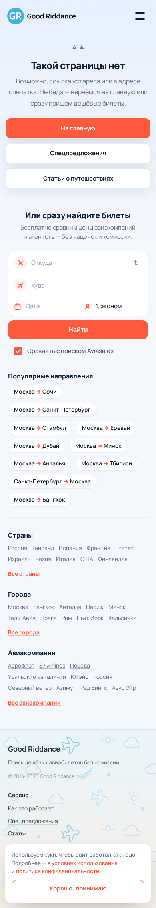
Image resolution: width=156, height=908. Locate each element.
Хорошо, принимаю (78, 888)
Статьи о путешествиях (78, 178)
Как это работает (31, 808)
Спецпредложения (78, 153)
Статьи (17, 833)
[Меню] (140, 16)
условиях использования (85, 863)
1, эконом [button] (109, 306)
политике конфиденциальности (57, 871)
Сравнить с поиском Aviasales (70, 351)
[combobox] (86, 262)
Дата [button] (33, 306)
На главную (78, 128)
